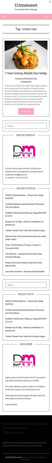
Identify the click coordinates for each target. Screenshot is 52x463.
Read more (26, 111)
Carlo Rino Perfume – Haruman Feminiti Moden (25, 271)
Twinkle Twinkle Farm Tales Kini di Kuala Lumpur (25, 230)
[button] (50, 2)
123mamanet (26, 5)
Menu (46, 17)
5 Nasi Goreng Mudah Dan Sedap (26, 73)
